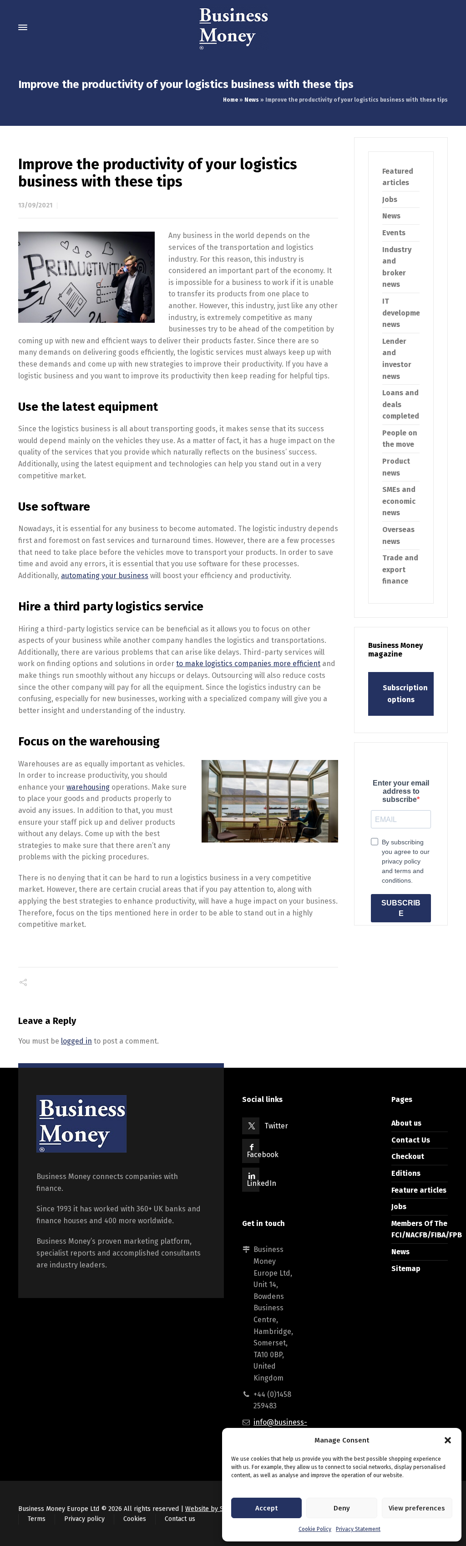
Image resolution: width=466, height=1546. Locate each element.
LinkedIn (261, 1183)
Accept (266, 1508)
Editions (405, 1173)
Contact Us (410, 1140)
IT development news (405, 313)
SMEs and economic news (398, 501)
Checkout (407, 1156)
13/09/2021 (35, 205)
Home (230, 100)
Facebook (263, 1154)
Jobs (389, 199)
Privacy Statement (358, 1529)
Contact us (180, 1519)
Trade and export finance (400, 569)
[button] (447, 1440)
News (251, 100)
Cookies (134, 1519)
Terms (37, 1519)
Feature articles (418, 1190)
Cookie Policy (315, 1529)
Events (393, 232)
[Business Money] (233, 27)
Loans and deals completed (400, 404)
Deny (342, 1508)
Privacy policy (84, 1519)
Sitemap (405, 1268)
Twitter (276, 1126)
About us (406, 1123)
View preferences (417, 1508)
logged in (76, 1041)
